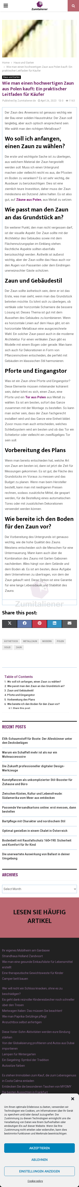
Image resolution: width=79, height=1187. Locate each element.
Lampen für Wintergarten (19, 1054)
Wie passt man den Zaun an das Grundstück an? (36, 686)
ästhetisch (11, 641)
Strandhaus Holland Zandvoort (22, 956)
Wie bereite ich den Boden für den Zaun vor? (33, 704)
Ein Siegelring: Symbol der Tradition (25, 1060)
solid (7, 647)
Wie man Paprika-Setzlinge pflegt (24, 1016)
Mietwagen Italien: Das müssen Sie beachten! (32, 1010)
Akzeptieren (39, 1148)
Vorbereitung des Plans (21, 699)
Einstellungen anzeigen (39, 1171)
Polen (60, 641)
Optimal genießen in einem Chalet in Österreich (34, 830)
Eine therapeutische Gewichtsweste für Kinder (32, 973)
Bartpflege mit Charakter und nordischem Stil (33, 821)
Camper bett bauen (15, 978)
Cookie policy (35, 1181)
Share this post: (22, 708)
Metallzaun (30, 641)
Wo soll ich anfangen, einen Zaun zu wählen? (34, 681)
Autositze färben (13, 1065)
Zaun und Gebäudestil (20, 690)
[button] (73, 1099)
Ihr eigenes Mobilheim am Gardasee (26, 950)
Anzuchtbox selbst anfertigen (22, 1022)
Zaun (19, 647)
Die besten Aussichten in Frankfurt (25, 1092)
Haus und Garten (11, 77)
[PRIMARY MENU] (5, 5)
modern (47, 641)
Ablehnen (39, 1160)
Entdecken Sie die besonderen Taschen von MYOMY (36, 1086)
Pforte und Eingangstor (21, 694)
